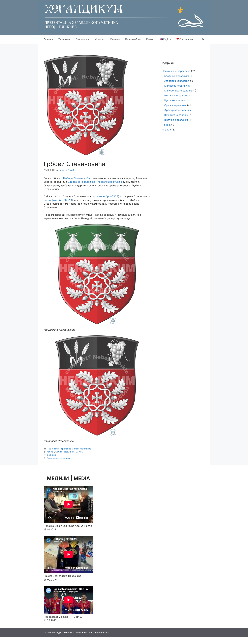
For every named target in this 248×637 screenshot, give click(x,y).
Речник (166, 124)
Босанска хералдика (176, 76)
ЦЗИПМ (79, 451)
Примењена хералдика (58, 458)
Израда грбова (133, 39)
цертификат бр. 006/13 (58, 200)
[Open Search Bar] (203, 39)
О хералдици (83, 39)
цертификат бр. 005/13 (104, 196)
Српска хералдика (81, 448)
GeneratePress (101, 632)
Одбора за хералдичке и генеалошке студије (95, 181)
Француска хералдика (177, 110)
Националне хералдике (59, 448)
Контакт (150, 39)
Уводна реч (64, 39)
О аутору (100, 39)
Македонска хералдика (178, 90)
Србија (58, 451)
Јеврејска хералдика (176, 80)
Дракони (51, 455)
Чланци (166, 129)
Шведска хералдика (176, 115)
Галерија (115, 39)
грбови (50, 451)
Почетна (48, 39)
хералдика (69, 451)
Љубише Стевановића (76, 178)
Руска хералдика (174, 100)
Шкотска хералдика (176, 119)
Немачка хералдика (176, 95)
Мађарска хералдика (177, 85)
